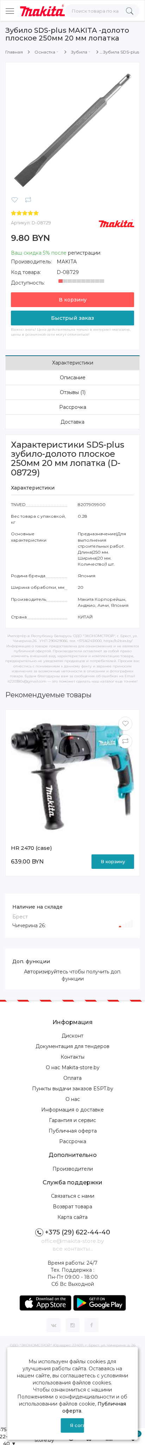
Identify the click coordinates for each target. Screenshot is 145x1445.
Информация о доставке (72, 1110)
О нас (72, 1099)
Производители (72, 1169)
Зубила (79, 52)
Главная (14, 52)
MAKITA (67, 262)
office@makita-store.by (72, 1241)
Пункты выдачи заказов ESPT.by (72, 1088)
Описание (73, 377)
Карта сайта (72, 1217)
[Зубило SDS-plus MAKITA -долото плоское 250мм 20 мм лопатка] (72, 129)
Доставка (72, 422)
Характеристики (72, 363)
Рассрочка (72, 407)
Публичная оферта (73, 1131)
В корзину (73, 300)
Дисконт (72, 1036)
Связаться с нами (72, 1196)
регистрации (84, 253)
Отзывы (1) (73, 392)
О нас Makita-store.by (73, 1067)
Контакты (72, 1057)
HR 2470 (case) (31, 848)
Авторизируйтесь (46, 971)
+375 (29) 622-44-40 (77, 1232)
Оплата (72, 1078)
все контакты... (72, 1248)
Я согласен (77, 1425)
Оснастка (44, 52)
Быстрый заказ (72, 317)
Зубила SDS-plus (121, 52)
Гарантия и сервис (72, 1120)
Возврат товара (72, 1206)
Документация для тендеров (72, 1046)
